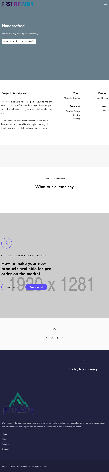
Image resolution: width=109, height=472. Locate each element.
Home (5, 41)
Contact (5, 449)
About (4, 439)
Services (6, 444)
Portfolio (16, 41)
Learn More (10, 287)
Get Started (34, 287)
